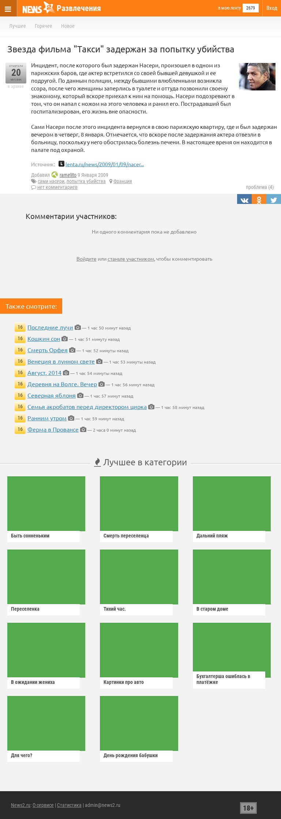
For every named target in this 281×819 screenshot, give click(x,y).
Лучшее (17, 26)
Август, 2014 (44, 372)
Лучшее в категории (144, 462)
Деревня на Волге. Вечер (62, 383)
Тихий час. (115, 609)
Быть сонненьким (30, 536)
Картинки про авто (124, 682)
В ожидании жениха (33, 682)
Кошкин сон (43, 338)
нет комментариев (57, 187)
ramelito (68, 175)
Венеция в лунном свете (61, 361)
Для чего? (21, 755)
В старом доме (212, 609)
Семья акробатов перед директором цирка (87, 406)
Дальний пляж (212, 536)
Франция (122, 181)
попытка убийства (86, 181)
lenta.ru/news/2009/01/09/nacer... (104, 164)
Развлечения (79, 8)
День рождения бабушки (131, 755)
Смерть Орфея (47, 349)
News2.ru (20, 805)
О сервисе (43, 805)
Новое (68, 26)
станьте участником (131, 258)
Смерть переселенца (126, 536)
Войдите (86, 258)
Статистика (69, 805)
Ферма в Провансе (53, 429)
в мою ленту (229, 8)
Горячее (43, 26)
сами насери (51, 181)
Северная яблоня (51, 395)
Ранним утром (47, 417)
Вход (271, 8)
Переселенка (25, 609)
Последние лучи (50, 327)
